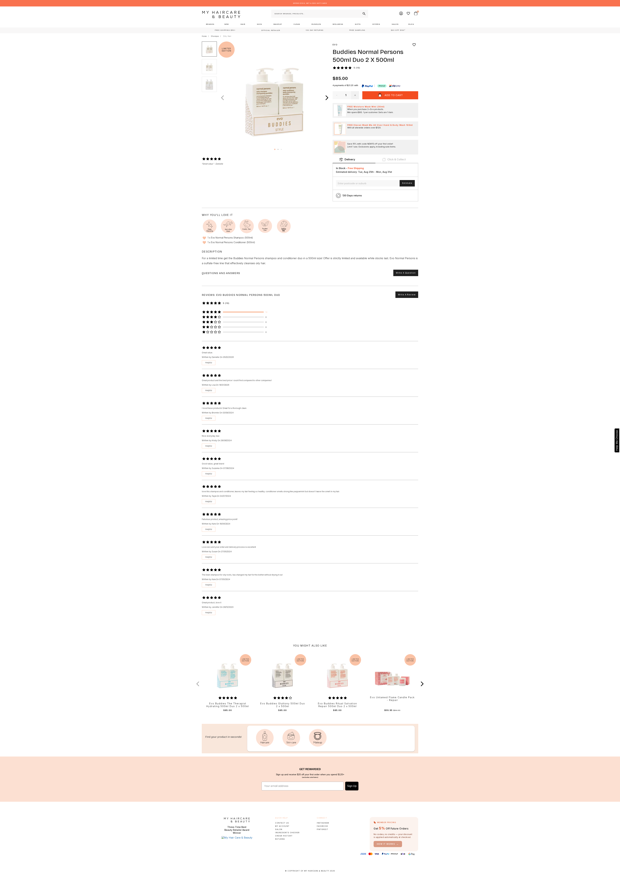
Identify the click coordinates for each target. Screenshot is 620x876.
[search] (364, 13)
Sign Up (351, 786)
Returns (280, 839)
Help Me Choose (616, 440)
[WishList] (408, 13)
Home (204, 36)
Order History (283, 836)
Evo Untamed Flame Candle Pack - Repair (392, 698)
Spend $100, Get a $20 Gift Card (310, 3)
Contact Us (282, 823)
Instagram (323, 823)
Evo (335, 44)
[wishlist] (414, 44)
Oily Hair (227, 36)
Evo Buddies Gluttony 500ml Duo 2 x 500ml (282, 705)
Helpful (208, 362)
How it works (388, 844)
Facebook (322, 826)
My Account (282, 826)
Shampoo (215, 36)
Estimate (407, 183)
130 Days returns (352, 195)
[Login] (401, 13)
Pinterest (322, 829)
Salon (278, 829)
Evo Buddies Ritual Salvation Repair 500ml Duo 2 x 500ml (337, 705)
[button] (327, 97)
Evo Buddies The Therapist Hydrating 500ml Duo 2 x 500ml (227, 705)
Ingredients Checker (287, 833)
